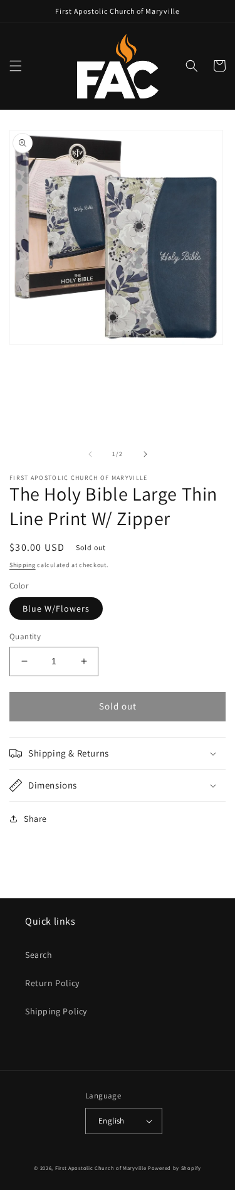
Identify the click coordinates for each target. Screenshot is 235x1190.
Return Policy (52, 983)
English (111, 1120)
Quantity (25, 636)
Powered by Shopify (174, 1167)
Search (39, 954)
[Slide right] (145, 454)
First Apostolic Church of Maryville (101, 1167)
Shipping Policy (56, 1011)
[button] (15, 66)
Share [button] (35, 818)
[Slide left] (90, 454)
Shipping (22, 565)
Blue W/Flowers (56, 608)
